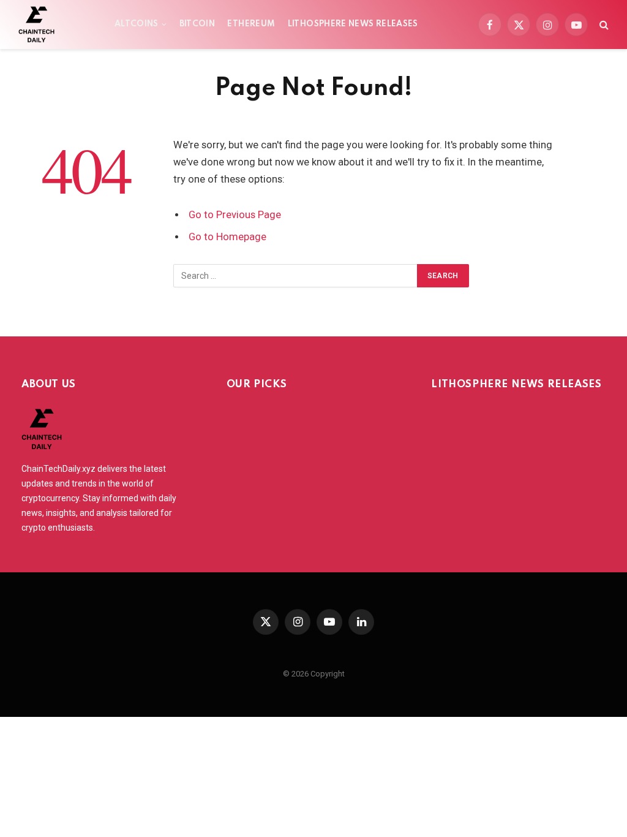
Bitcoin (197, 24)
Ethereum (251, 24)
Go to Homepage (227, 237)
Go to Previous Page (235, 215)
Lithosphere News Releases (353, 24)
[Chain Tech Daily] (36, 24)
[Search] (603, 25)
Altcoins (137, 24)
